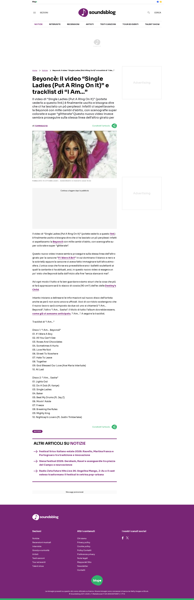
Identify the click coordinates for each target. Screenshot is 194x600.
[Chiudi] (187, 7)
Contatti (81, 570)
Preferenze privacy (86, 554)
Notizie (38, 24)
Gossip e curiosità (40, 550)
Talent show (152, 24)
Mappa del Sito (84, 562)
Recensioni (73, 24)
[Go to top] (167, 591)
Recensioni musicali (41, 542)
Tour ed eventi (130, 24)
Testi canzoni (108, 24)
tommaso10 (41, 126)
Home (34, 70)
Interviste (54, 24)
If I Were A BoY (66, 257)
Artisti (90, 24)
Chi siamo (82, 538)
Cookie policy (83, 546)
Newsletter (82, 566)
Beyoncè (58, 241)
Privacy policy (83, 542)
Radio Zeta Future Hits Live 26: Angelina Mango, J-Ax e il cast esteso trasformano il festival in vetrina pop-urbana (77, 472)
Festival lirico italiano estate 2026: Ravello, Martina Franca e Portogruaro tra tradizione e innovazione (76, 453)
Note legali (82, 558)
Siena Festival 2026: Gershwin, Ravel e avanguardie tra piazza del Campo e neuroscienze (77, 463)
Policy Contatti (84, 550)
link (112, 233)
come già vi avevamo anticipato (51, 313)
